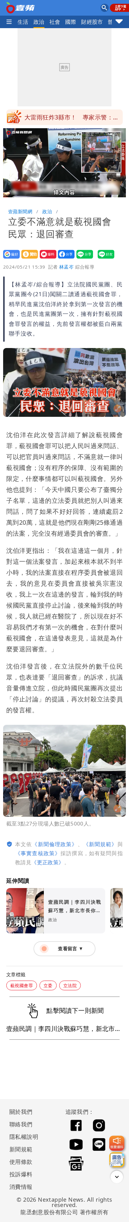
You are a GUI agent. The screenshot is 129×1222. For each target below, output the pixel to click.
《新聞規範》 (100, 844)
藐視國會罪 (21, 985)
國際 (70, 21)
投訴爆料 (21, 1174)
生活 (23, 21)
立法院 (70, 985)
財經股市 (92, 21)
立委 (48, 985)
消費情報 (21, 1186)
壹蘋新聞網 (20, 211)
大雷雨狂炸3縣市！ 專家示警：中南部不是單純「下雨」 (71, 119)
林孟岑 (66, 267)
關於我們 (21, 1111)
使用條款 (21, 1161)
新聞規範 (21, 1149)
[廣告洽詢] (116, 1159)
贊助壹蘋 (27, 258)
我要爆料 (46, 258)
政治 (39, 21)
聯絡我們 (21, 1124)
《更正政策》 (47, 862)
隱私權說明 (21, 1136)
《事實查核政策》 (37, 853)
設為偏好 (9, 258)
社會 (54, 21)
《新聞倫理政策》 (54, 844)
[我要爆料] (116, 1143)
